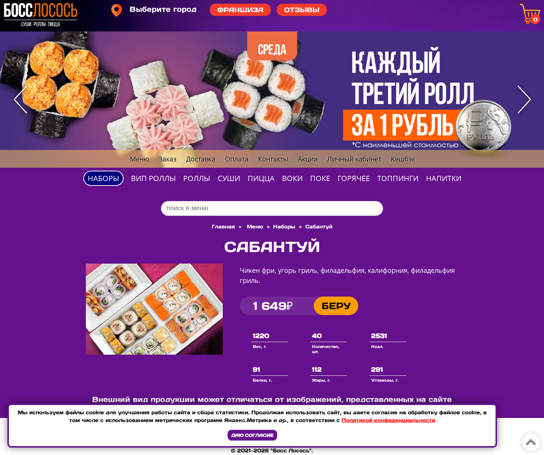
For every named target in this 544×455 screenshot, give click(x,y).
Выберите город (163, 9)
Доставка (200, 158)
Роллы (196, 178)
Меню (139, 158)
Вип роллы (153, 178)
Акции (308, 158)
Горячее (354, 178)
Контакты (273, 158)
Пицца (261, 178)
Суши (229, 178)
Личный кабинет (354, 158)
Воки (292, 178)
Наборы (103, 178)
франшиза (240, 10)
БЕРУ (336, 306)
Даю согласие (252, 435)
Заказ (168, 158)
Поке (320, 178)
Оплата (236, 158)
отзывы (301, 10)
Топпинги (398, 178)
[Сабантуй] (154, 352)
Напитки (443, 178)
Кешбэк (403, 158)
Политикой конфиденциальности (388, 420)
